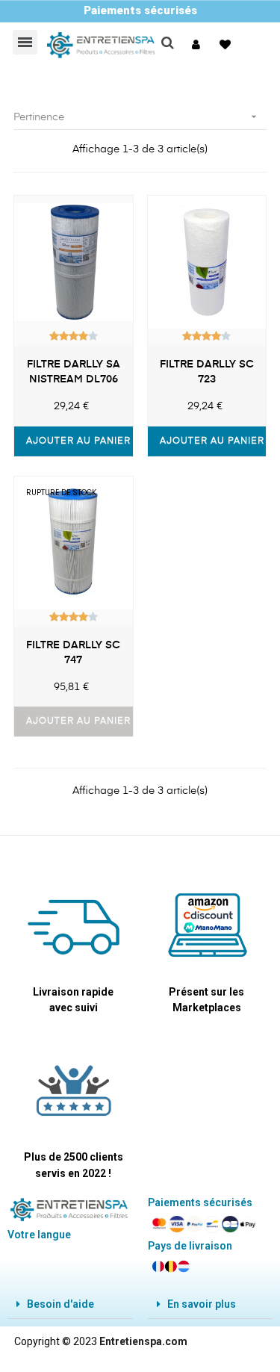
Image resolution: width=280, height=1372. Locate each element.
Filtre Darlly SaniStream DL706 (73, 372)
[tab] (70, 1304)
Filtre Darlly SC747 (73, 652)
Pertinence (136, 116)
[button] (198, 45)
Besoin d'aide (60, 1304)
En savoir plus (201, 1304)
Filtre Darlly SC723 (207, 372)
